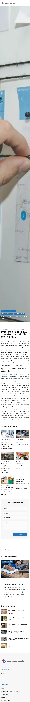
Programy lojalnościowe (9, 374)
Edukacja (4, 697)
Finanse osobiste (6, 700)
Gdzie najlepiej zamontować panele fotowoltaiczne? (16, 632)
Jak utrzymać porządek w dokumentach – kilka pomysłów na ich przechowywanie (22, 484)
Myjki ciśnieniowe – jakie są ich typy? (17, 645)
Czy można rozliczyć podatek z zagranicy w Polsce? (22, 466)
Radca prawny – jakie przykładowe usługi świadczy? (18, 638)
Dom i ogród (4, 694)
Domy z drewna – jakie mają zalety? (16, 618)
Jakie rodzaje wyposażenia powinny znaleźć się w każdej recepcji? (16, 612)
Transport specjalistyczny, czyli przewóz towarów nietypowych (6, 468)
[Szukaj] (3, 550)
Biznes (3, 688)
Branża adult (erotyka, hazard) (10, 691)
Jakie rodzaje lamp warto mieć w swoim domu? (17, 625)
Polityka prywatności (7, 676)
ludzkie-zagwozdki (9, 310)
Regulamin (4, 679)
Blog (2, 673)
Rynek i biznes (19, 313)
